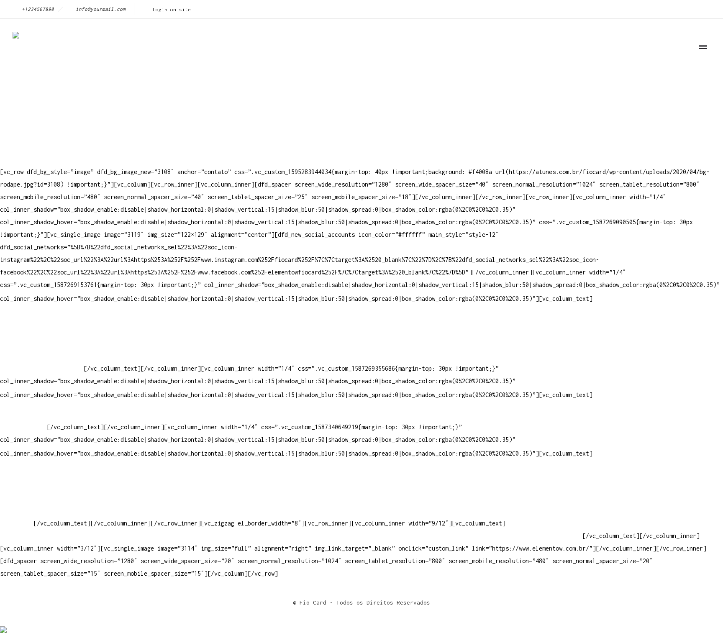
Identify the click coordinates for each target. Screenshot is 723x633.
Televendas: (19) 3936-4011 (43, 318)
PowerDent (15, 523)
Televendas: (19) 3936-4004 (43, 330)
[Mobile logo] (3, 624)
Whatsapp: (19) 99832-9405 (42, 355)
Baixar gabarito (25, 485)
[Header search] (700, 84)
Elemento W (16, 510)
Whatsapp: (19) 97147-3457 (42, 343)
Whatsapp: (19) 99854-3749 (42, 368)
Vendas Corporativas (32, 498)
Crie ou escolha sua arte (40, 473)
